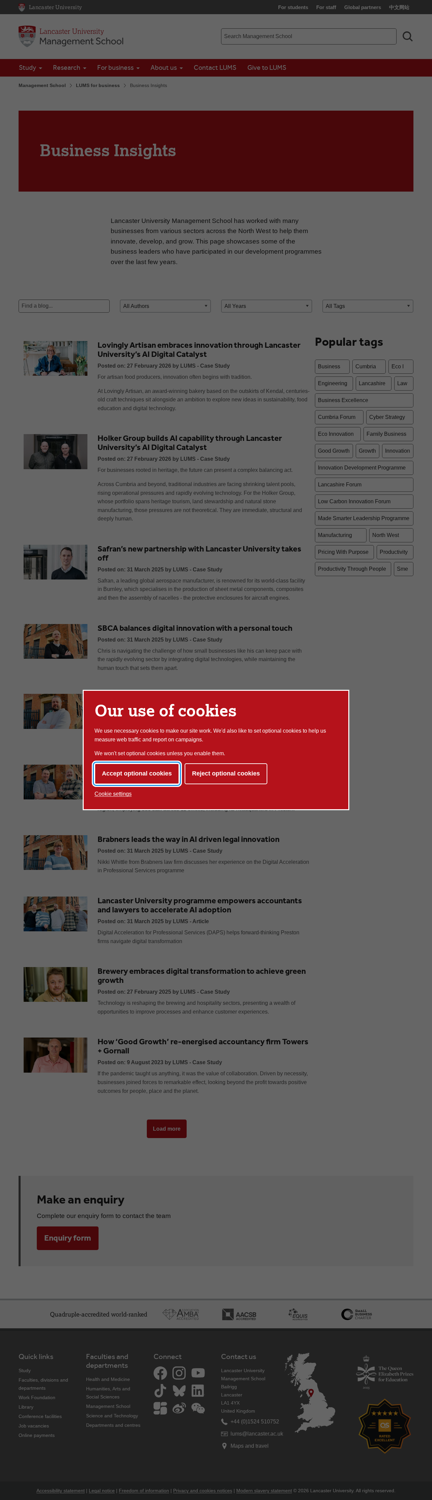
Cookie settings (113, 794)
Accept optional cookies (137, 773)
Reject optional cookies (226, 773)
